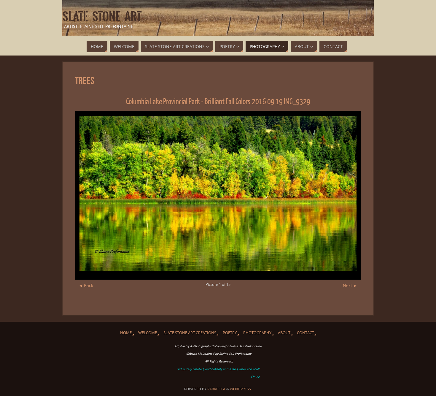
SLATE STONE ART (101, 16)
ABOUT (284, 332)
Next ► (350, 285)
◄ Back (86, 285)
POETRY (230, 332)
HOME (126, 332)
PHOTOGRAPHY (257, 332)
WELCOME (147, 332)
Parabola (216, 389)
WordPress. (241, 389)
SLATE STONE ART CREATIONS (189, 332)
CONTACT (305, 332)
